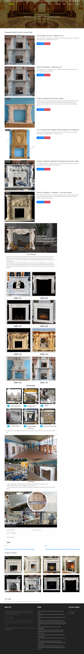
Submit (19, 27)
